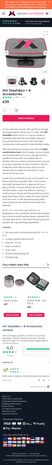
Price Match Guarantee (12, 399)
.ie (24, 442)
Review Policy (12, 343)
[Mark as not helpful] (44, 380)
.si (10, 445)
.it (28, 442)
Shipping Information (11, 404)
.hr (19, 438)
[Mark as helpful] (39, 380)
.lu (33, 442)
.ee (33, 438)
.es (14, 445)
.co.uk (24, 445)
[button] (45, 33)
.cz (24, 438)
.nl (14, 442)
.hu (19, 442)
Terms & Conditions (19, 453)
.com (5, 438)
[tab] (26, 328)
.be (14, 438)
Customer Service (10, 414)
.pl (37, 442)
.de (5, 442)
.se (19, 445)
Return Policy (8, 406)
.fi (37, 438)
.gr (10, 442)
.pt (42, 442)
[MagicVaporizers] (26, 13)
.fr (42, 438)
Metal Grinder (11, 300)
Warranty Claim (9, 411)
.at (10, 438)
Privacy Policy (34, 453)
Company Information (12, 409)
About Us (6, 396)
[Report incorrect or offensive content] (48, 380)
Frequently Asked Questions (14, 401)
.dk (28, 438)
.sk (5, 445)
